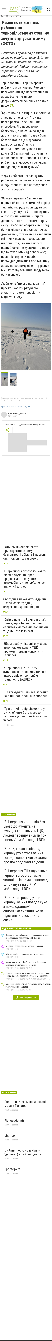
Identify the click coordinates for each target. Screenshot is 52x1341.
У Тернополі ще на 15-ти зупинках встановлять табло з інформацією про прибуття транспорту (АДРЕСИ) (24, 673)
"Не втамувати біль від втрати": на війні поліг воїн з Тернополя (25, 694)
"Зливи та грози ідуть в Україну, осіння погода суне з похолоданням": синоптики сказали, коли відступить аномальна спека (25, 908)
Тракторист (12, 1169)
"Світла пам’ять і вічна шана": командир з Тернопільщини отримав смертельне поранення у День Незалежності (26, 625)
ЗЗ (11, 105)
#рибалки (5, 406)
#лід (20, 406)
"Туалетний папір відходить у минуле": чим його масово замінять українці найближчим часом (25, 714)
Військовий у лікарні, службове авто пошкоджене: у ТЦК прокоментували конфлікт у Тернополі (25, 649)
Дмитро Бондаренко (17, 413)
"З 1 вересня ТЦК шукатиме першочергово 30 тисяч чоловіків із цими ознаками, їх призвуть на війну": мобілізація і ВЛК (25, 880)
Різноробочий (14, 1121)
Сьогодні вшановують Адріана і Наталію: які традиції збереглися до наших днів (25, 603)
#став (14, 406)
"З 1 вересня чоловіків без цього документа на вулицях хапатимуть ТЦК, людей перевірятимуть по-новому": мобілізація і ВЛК (24, 831)
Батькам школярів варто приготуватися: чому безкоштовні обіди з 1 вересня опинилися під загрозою (25, 552)
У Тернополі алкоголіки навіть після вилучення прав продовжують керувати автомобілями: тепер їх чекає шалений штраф (24, 578)
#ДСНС (27, 406)
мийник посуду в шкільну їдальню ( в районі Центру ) (23, 1152)
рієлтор (9, 1135)
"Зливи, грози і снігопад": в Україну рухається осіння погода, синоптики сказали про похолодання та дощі (25, 855)
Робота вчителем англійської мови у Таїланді (25, 1104)
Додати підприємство (26, 997)
